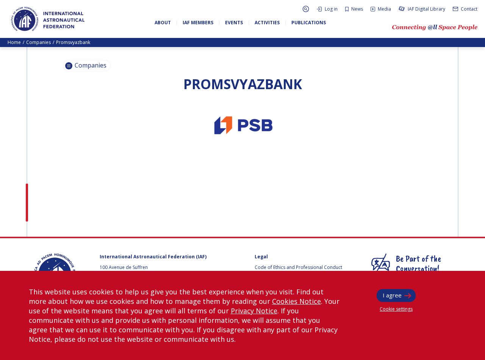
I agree (392, 295)
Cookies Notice (296, 301)
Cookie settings (396, 309)
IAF (48, 19)
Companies (38, 42)
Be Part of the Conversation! (418, 263)
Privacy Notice (254, 310)
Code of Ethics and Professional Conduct (298, 267)
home (14, 42)
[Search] (305, 9)
